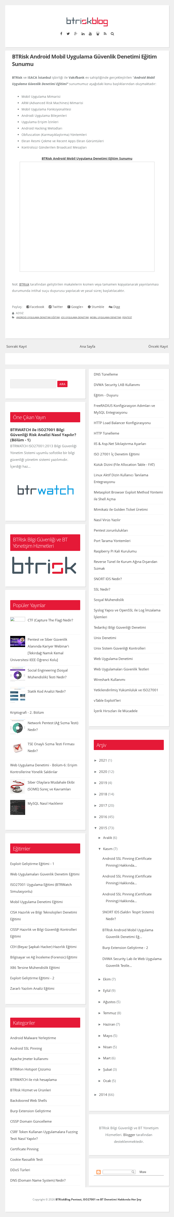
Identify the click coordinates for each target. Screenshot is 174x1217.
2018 (103, 794)
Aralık (107, 837)
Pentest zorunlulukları (111, 530)
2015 (103, 828)
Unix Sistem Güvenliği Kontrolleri (119, 648)
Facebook (36, 307)
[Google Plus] (75, 33)
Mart (107, 1058)
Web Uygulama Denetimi (113, 658)
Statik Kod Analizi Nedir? (46, 691)
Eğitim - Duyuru (106, 395)
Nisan (107, 1047)
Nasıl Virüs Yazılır (107, 520)
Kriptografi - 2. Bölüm (27, 712)
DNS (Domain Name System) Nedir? (37, 1180)
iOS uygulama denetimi (75, 317)
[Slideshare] (97, 33)
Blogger (129, 1134)
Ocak (107, 1080)
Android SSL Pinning (26, 1048)
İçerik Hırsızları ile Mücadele (116, 711)
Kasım (108, 848)
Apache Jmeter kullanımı (29, 1058)
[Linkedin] (83, 33)
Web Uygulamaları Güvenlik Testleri (121, 669)
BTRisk (24, 284)
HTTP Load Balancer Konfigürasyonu (122, 422)
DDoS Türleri (20, 1170)
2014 (103, 1094)
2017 (103, 805)
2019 (103, 782)
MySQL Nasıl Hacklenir (45, 803)
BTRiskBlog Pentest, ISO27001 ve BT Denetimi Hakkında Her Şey (98, 1199)
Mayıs (107, 1035)
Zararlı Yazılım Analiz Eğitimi (32, 988)
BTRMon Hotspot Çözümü (30, 1069)
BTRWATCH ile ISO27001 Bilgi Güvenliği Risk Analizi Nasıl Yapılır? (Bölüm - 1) (43, 434)
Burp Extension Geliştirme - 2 (125, 947)
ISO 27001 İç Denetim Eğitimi (117, 454)
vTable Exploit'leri (107, 700)
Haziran (109, 1024)
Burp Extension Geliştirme (30, 1111)
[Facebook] (61, 33)
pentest (127, 317)
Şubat (107, 1069)
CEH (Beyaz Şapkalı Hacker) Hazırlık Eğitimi (43, 946)
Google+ (76, 307)
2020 (103, 771)
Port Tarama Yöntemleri (112, 540)
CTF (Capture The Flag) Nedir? (50, 620)
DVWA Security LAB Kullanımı (117, 384)
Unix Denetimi (105, 637)
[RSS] (105, 33)
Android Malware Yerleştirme (33, 1038)
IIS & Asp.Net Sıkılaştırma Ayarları (120, 443)
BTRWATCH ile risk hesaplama (33, 1079)
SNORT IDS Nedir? (108, 579)
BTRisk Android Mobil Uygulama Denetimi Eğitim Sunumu (87, 158)
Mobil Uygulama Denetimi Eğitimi (36, 901)
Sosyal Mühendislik (109, 599)
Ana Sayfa (87, 346)
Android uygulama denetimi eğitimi (38, 317)
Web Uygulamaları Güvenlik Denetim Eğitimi (45, 874)
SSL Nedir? (102, 589)
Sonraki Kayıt (16, 346)
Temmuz (109, 1013)
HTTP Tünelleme (106, 433)
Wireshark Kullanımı (109, 679)
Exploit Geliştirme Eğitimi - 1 (32, 863)
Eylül (107, 990)
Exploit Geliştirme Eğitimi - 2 (32, 978)
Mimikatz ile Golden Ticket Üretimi (121, 509)
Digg (116, 307)
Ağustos (109, 1002)
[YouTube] (90, 33)
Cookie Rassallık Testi (26, 1159)
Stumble (97, 307)
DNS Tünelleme (106, 374)
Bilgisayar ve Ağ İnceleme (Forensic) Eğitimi (43, 957)
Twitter (57, 307)
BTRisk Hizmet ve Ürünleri (30, 1090)
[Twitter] (68, 33)
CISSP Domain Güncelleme (31, 1121)
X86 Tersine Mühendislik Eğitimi (35, 967)
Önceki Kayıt (158, 346)
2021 (103, 760)
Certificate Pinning (24, 1149)
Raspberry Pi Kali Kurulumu (115, 551)
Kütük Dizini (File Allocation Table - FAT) (124, 464)
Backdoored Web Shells (28, 1100)
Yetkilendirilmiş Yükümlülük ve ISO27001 (126, 690)
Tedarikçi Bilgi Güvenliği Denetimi (120, 627)
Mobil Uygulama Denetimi (105, 317)
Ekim (107, 979)
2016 (103, 816)
